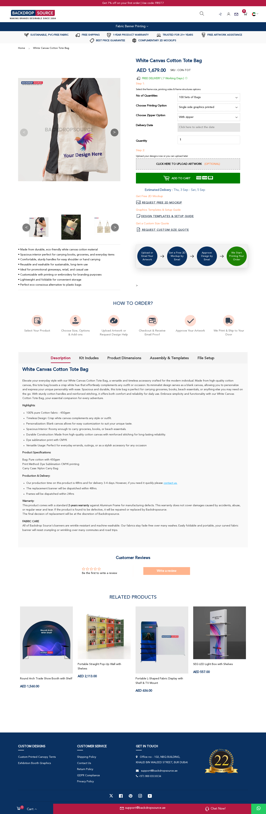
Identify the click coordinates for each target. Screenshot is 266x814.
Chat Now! (218, 808)
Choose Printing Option (151, 105)
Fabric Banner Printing (131, 26)
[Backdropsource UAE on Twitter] (111, 796)
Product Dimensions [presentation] (124, 358)
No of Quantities (147, 95)
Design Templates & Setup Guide (167, 216)
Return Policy (85, 769)
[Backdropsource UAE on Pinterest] (131, 796)
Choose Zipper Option (150, 115)
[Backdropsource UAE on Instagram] (140, 796)
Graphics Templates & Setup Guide (158, 210)
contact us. (170, 483)
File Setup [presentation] (205, 358)
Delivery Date (144, 125)
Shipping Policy (86, 757)
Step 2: (140, 150)
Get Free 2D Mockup (149, 196)
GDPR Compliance (88, 775)
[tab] (60, 358)
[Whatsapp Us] (258, 809)
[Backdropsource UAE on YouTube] (150, 796)
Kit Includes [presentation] (89, 358)
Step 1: (140, 83)
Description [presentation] (60, 358)
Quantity (141, 140)
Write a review (166, 571)
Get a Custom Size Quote (152, 223)
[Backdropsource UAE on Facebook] (121, 796)
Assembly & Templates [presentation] (169, 358)
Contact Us (84, 763)
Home (21, 48)
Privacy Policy (85, 781)
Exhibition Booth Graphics (34, 763)
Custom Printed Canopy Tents (37, 757)
